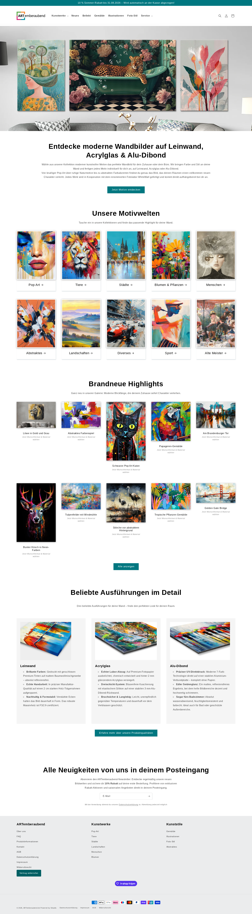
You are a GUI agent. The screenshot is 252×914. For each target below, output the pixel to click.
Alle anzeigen (126, 566)
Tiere (79, 285)
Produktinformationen (27, 841)
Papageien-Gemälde (171, 446)
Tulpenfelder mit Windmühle (81, 514)
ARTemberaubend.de (31, 908)
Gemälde (170, 831)
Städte (124, 285)
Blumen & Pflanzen (169, 285)
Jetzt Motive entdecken (126, 189)
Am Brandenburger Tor (216, 433)
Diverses (124, 353)
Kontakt (20, 847)
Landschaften (79, 353)
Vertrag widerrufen (29, 873)
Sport (169, 353)
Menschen (214, 285)
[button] (60, 16)
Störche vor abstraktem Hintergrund (126, 529)
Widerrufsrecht (24, 867)
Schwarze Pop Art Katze (126, 466)
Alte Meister (214, 353)
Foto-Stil (170, 841)
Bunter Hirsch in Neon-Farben (36, 548)
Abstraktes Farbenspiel (81, 433)
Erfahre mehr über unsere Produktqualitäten (126, 733)
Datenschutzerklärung (128, 805)
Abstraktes (34, 353)
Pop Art (34, 285)
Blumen (95, 857)
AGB (19, 852)
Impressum (22, 862)
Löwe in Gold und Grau (36, 433)
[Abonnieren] (149, 796)
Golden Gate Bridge (216, 508)
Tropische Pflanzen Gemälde (171, 514)
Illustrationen (172, 836)
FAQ (19, 836)
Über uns (21, 831)
